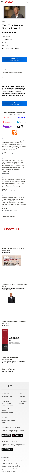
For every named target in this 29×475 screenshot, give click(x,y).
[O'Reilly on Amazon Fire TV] (7, 450)
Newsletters (22, 399)
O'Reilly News (5, 401)
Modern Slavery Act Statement (8, 471)
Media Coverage (6, 403)
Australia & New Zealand (8, 420)
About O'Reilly (6, 394)
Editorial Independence (7, 469)
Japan (3, 422)
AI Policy (21, 403)
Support (22, 394)
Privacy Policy (23, 401)
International (5, 417)
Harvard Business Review (12, 48)
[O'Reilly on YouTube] (11, 386)
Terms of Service (5, 468)
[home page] (9, 2)
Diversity (3, 410)
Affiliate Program (6, 408)
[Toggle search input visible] (27, 2)
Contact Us (22, 396)
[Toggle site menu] (2, 2)
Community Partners (7, 405)
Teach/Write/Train (6, 396)
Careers (3, 399)
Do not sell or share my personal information (12, 460)
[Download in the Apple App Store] (6, 436)
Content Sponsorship (7, 412)
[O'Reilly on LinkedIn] (8, 386)
